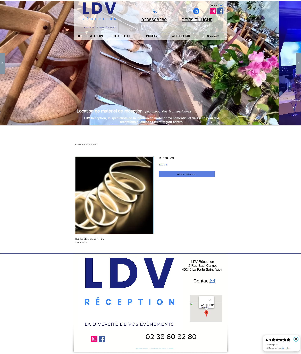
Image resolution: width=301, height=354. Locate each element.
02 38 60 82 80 (171, 337)
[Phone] (154, 11)
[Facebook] (220, 11)
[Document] (196, 11)
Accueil (79, 144)
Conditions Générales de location (163, 348)
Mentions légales (142, 348)
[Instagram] (213, 11)
